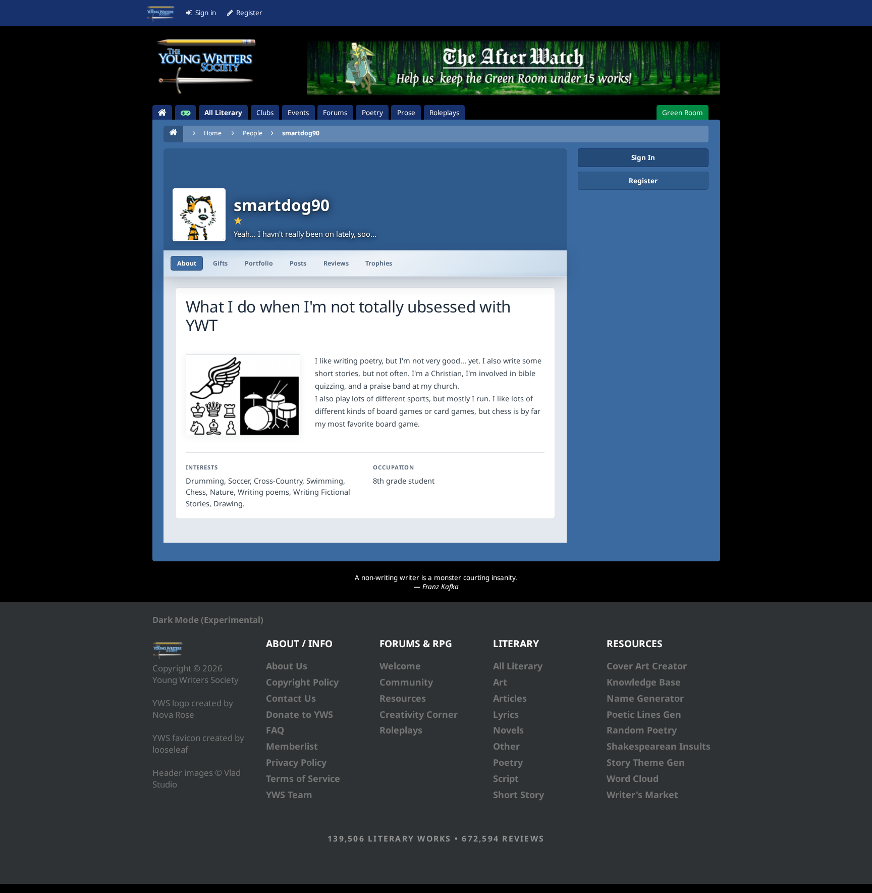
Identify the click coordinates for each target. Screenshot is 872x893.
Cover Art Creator (647, 666)
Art (500, 682)
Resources (402, 698)
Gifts (220, 263)
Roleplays (400, 730)
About (186, 263)
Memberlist (292, 746)
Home (213, 133)
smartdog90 (300, 133)
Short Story (518, 795)
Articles (510, 698)
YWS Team (289, 795)
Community (406, 682)
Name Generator (645, 698)
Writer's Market (642, 795)
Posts (298, 263)
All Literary (517, 666)
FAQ (275, 730)
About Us (286, 666)
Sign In (643, 157)
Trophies (378, 263)
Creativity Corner (418, 714)
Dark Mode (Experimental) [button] (207, 619)
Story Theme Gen (646, 762)
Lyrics (506, 714)
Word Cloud (633, 778)
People (252, 133)
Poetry (508, 762)
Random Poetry (642, 730)
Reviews (336, 263)
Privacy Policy (296, 762)
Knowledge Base (644, 682)
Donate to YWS (299, 714)
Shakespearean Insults (659, 746)
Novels (508, 730)
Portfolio (259, 263)
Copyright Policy (302, 682)
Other (506, 746)
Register (643, 180)
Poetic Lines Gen (644, 714)
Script (506, 778)
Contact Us (291, 698)
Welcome (400, 666)
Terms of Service (303, 778)
